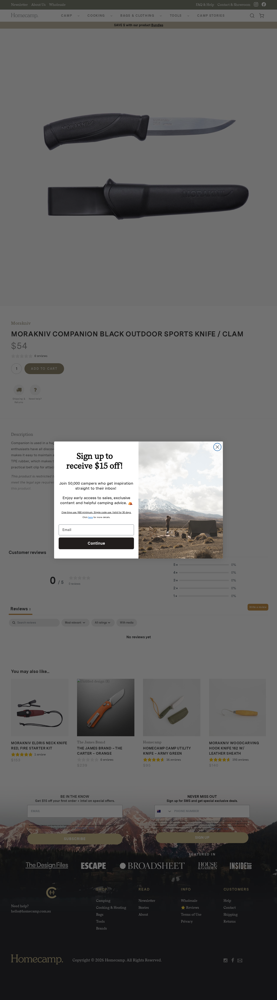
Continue (96, 543)
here (90, 517)
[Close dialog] (217, 447)
